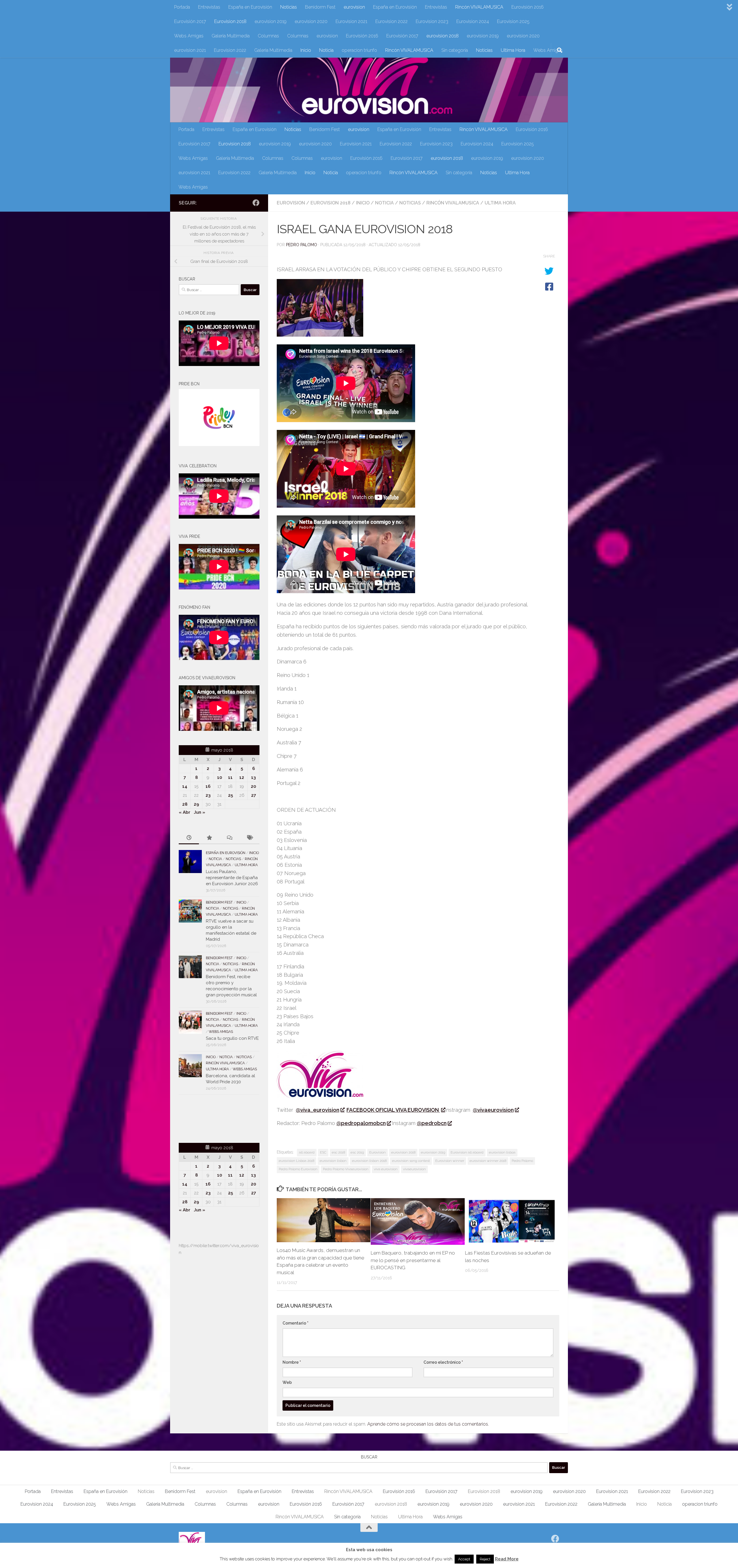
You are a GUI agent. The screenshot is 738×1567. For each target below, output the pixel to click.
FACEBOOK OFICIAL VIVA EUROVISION (393, 1110)
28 (184, 804)
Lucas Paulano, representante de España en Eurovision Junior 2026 (232, 877)
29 (196, 804)
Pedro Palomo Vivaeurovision (345, 1169)
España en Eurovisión (250, 7)
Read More (507, 1559)
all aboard (307, 1152)
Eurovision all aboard (467, 1152)
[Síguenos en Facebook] (256, 202)
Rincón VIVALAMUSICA (479, 7)
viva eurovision (386, 1169)
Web (287, 1382)
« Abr (184, 812)
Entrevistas (209, 7)
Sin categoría (454, 50)
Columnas (268, 36)
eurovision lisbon (333, 1161)
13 (253, 777)
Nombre (292, 1362)
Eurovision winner (449, 1161)
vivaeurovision (414, 1169)
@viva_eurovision (317, 1110)
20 (253, 786)
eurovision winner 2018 (488, 1161)
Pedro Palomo (301, 244)
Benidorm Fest (320, 7)
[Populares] (209, 838)
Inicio (305, 50)
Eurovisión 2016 (527, 7)
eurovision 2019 (271, 21)
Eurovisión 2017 (190, 21)
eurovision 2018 (442, 36)
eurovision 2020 (311, 21)
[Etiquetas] (249, 838)
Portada (182, 7)
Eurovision (377, 1152)
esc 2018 (338, 1152)
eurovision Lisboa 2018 (296, 1161)
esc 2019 (357, 1152)
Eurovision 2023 (432, 21)
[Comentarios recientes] (229, 838)
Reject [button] (485, 1559)
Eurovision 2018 (230, 21)
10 (219, 777)
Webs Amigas (189, 36)
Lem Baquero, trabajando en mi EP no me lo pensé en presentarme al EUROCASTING (413, 1260)
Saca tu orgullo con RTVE (232, 1038)
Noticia (326, 50)
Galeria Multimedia (231, 36)
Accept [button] (464, 1559)
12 (241, 777)
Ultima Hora (513, 50)
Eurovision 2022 (391, 21)
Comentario (295, 1323)
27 (253, 795)
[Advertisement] (212, 1117)
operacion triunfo (359, 50)
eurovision (354, 7)
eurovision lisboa (502, 1152)
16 (208, 786)
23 (208, 795)
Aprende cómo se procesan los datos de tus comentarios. (428, 1424)
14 (184, 786)
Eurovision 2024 (472, 21)
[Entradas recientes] (189, 838)
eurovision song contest (411, 1161)
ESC (323, 1152)
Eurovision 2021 (351, 21)
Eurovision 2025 (513, 21)
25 (230, 795)
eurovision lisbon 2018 (369, 1161)
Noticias (288, 7)
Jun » (199, 812)
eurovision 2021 (190, 50)
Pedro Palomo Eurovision (298, 1169)
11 (230, 777)
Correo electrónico (443, 1362)
